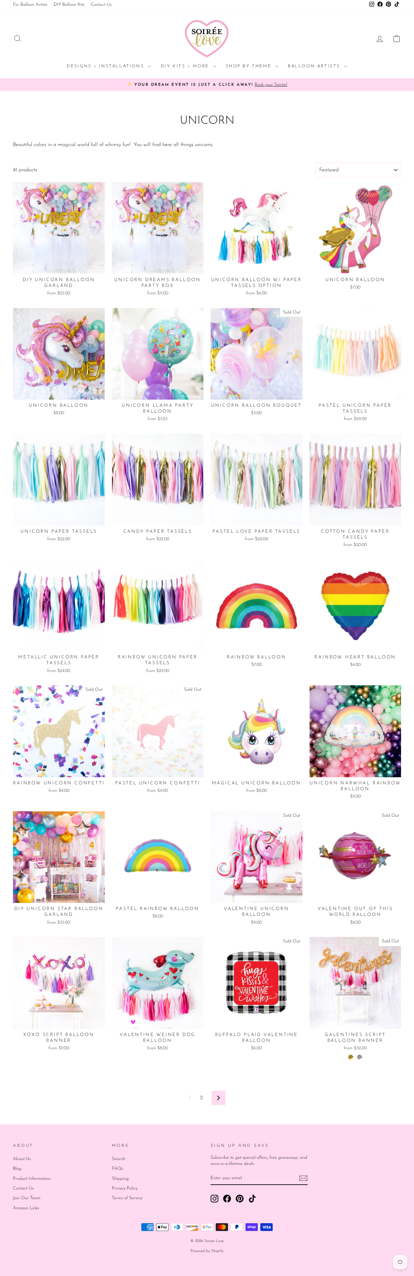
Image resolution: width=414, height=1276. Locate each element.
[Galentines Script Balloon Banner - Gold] (351, 1057)
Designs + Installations (106, 66)
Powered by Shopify (207, 1251)
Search (118, 1159)
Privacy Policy (124, 1188)
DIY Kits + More (186, 66)
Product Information (31, 1179)
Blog (17, 1169)
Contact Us (101, 5)
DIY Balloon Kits (69, 5)
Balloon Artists (315, 66)
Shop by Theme (249, 66)
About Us (22, 1159)
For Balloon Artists (30, 5)
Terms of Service (127, 1198)
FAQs (117, 1169)
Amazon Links (26, 1208)
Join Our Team (26, 1198)
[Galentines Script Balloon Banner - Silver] (359, 1057)
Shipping (120, 1179)
